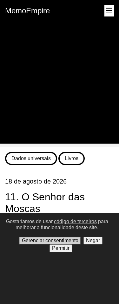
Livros (71, 158)
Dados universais (31, 158)
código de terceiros (75, 221)
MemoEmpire (27, 10)
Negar (93, 240)
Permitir (60, 248)
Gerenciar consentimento (50, 240)
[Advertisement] (59, 84)
